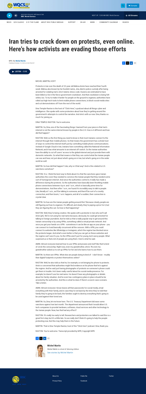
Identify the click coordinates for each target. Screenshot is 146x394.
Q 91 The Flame (32, 22)
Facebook (84, 381)
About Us (55, 376)
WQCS (9, 22)
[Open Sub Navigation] (65, 22)
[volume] (16, 15)
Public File (84, 376)
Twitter (111, 376)
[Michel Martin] (40, 350)
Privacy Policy (57, 381)
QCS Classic (19, 22)
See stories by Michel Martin (60, 352)
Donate (134, 5)
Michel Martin (21, 61)
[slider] (19, 15)
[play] (9, 15)
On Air (83, 22)
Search (125, 22)
